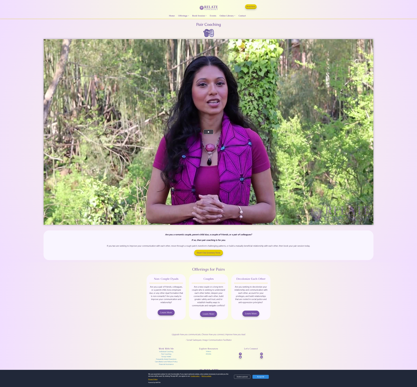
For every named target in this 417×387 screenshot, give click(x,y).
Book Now (251, 6)
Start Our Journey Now (208, 252)
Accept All (260, 377)
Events (213, 15)
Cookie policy (195, 376)
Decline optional (242, 377)
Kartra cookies (206, 376)
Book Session (198, 15)
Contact (242, 15)
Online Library (226, 15)
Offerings (182, 15)
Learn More (166, 312)
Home (172, 15)
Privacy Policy (153, 379)
